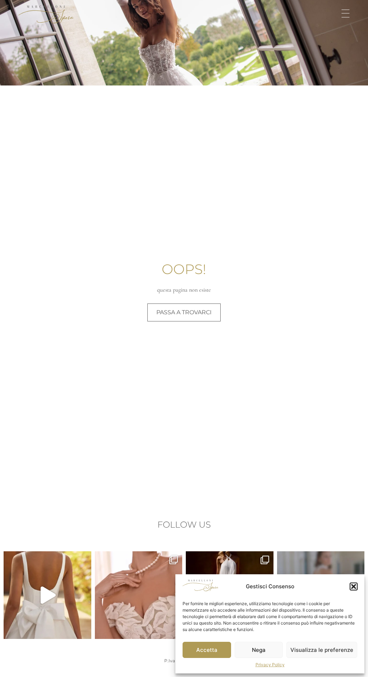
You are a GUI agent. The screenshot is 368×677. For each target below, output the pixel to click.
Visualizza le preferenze (321, 649)
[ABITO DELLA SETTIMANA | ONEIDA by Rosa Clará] (47, 595)
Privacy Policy (270, 664)
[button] (353, 586)
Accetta (206, 649)
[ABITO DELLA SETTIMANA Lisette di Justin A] (139, 595)
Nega (259, 649)
